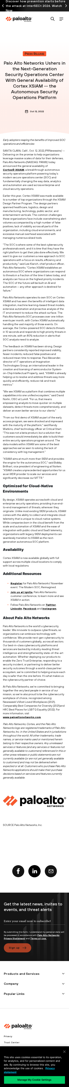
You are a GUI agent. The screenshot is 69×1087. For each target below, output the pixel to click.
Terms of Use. (38, 938)
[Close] (64, 1051)
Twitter (51, 604)
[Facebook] (18, 871)
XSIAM (19, 169)
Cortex (7, 169)
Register (16, 583)
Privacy (8, 1036)
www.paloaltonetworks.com (22, 717)
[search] (52, 19)
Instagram (49, 608)
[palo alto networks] (18, 19)
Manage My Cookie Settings (34, 1079)
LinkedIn (16, 608)
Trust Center (11, 1042)
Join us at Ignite (22, 592)
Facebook (29, 608)
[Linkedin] (34, 871)
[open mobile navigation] (61, 19)
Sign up (14, 947)
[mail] (51, 871)
